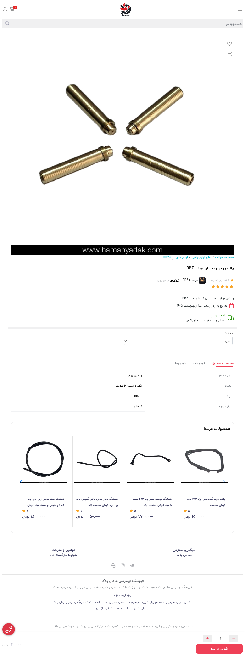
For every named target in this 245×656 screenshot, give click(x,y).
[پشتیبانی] (113, 566)
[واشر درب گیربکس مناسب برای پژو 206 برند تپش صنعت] (204, 459)
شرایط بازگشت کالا (63, 555)
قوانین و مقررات (63, 550)
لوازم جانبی (181, 257)
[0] (12, 10)
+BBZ (167, 257)
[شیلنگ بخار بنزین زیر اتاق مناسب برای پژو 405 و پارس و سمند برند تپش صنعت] (43, 459)
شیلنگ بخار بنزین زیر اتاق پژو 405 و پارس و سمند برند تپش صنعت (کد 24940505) (45, 502)
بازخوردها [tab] (180, 363)
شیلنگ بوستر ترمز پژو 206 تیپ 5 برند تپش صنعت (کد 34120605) (152, 502)
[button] (20, 482)
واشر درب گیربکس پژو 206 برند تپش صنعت (206, 502)
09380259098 (122, 595)
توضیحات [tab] (199, 363)
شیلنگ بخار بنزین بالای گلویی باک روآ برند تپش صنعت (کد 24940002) (97, 502)
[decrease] (233, 638)
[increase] (207, 638)
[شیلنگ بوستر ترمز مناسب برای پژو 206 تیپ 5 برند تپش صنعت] (150, 459)
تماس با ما (184, 555)
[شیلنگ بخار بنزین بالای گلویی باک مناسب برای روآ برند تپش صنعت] (97, 459)
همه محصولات (224, 257)
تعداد (229, 333)
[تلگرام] (132, 566)
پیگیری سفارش (184, 550)
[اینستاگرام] (122, 566)
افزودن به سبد (219, 648)
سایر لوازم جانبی (201, 257)
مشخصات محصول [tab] (223, 363)
